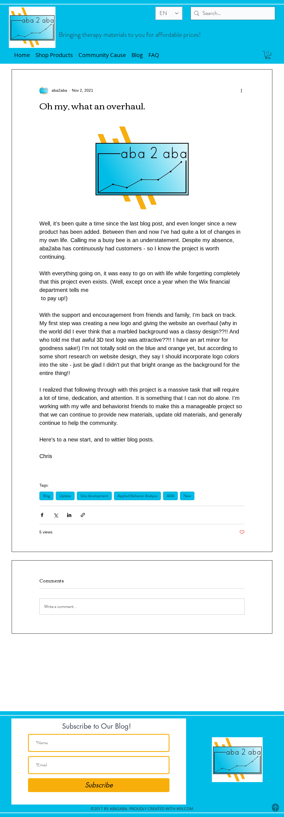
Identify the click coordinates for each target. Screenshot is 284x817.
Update (65, 496)
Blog (46, 496)
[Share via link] (82, 515)
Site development (94, 496)
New (187, 496)
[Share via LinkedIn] (69, 515)
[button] (268, 55)
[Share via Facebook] (42, 515)
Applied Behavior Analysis (137, 496)
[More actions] (241, 90)
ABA (170, 496)
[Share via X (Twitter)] (55, 515)
